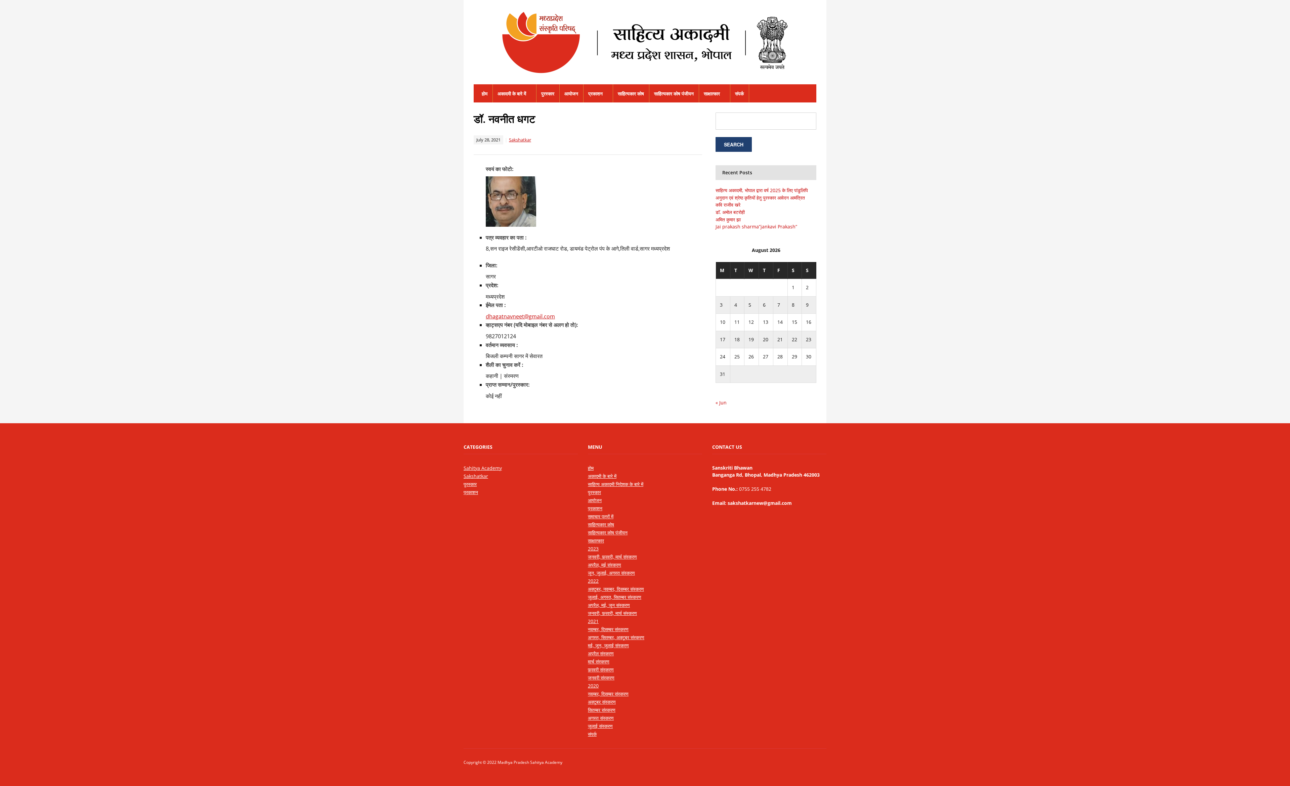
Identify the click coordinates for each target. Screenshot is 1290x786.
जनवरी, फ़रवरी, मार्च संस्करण (612, 557)
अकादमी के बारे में (512, 93)
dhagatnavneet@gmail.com (520, 316)
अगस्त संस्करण (601, 718)
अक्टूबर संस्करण (602, 702)
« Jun (721, 402)
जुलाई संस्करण (600, 726)
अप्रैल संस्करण (601, 653)
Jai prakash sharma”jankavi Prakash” (756, 226)
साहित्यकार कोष (631, 93)
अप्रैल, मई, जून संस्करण (609, 605)
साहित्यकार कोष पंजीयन (674, 93)
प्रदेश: (492, 285)
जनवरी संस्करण (601, 677)
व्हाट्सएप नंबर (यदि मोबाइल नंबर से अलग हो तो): (532, 325)
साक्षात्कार (712, 93)
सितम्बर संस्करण (601, 710)
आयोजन (571, 93)
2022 (593, 581)
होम (484, 93)
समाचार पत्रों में (600, 516)
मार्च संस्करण (598, 661)
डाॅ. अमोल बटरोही (730, 212)
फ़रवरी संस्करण (601, 669)
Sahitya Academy (483, 468)
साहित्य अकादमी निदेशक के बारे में (615, 484)
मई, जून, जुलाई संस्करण (608, 645)
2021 (593, 621)
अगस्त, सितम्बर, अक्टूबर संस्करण (616, 637)
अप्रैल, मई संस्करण (604, 565)
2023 (593, 548)
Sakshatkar (520, 140)
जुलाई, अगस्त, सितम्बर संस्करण (614, 597)
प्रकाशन (595, 93)
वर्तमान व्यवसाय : (502, 345)
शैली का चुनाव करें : (504, 364)
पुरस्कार (547, 93)
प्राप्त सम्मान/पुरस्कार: (508, 384)
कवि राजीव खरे (728, 205)
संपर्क (739, 93)
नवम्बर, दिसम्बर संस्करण (608, 629)
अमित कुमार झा (728, 219)
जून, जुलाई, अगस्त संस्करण (611, 573)
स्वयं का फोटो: (500, 169)
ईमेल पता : (496, 305)
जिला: (492, 265)
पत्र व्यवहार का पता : (506, 237)
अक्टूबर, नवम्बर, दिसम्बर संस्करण (616, 589)
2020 (593, 686)
